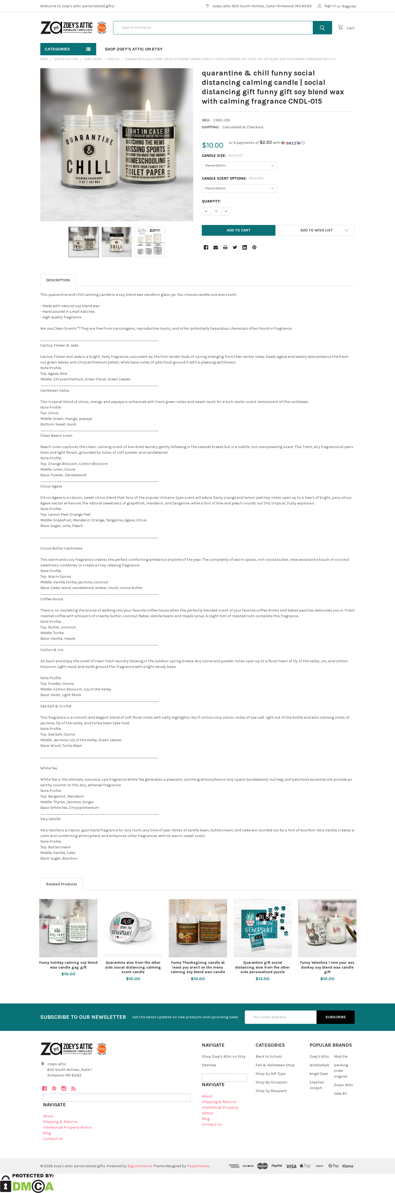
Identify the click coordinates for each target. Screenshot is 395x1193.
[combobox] (222, 27)
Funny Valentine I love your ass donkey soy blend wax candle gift (327, 967)
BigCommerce (139, 1166)
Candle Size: (222, 155)
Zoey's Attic (319, 1056)
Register (349, 6)
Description (58, 280)
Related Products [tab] (61, 884)
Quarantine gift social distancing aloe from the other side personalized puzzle (262, 967)
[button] (267, 142)
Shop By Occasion (271, 1082)
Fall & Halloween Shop (275, 1065)
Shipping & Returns (60, 1121)
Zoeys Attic (343, 1085)
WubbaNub (319, 1065)
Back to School (269, 1056)
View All (340, 1093)
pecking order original (341, 1071)
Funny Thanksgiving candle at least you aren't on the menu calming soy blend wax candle (198, 967)
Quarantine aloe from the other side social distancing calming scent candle (133, 967)
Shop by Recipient (271, 1091)
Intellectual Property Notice (67, 1127)
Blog (47, 1133)
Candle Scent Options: (233, 178)
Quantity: (211, 201)
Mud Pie (340, 1056)
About (48, 1116)
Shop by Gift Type (270, 1073)
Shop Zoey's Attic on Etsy (134, 49)
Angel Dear (319, 1073)
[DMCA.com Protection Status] (27, 1183)
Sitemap (209, 1065)
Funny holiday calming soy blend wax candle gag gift (68, 965)
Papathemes (198, 1166)
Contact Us (53, 1138)
